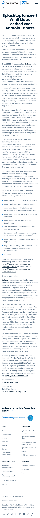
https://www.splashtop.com (16, 376)
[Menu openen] (36, 2)
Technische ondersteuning (7, 467)
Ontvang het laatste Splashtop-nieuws (19, 409)
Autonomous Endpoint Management (30, 443)
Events (4, 438)
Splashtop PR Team (10, 382)
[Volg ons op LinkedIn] (4, 514)
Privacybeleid (18, 496)
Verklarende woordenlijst (6, 454)
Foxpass (24, 451)
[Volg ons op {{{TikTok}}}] (32, 514)
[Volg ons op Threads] (12, 514)
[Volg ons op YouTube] (24, 514)
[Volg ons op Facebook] (16, 514)
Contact (5, 449)
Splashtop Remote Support (28, 438)
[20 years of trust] (24, 3)
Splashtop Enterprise (29, 448)
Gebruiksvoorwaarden (10, 501)
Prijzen (24, 473)
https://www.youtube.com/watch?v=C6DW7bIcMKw (16, 265)
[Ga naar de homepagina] (10, 3)
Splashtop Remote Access (28, 432)
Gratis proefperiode (28, 466)
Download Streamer (9, 480)
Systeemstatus (7, 471)
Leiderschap (6, 435)
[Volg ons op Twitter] (20, 514)
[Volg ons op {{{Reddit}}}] (28, 514)
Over (4, 426)
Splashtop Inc (31, 64)
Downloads (25, 469)
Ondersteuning (8, 461)
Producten (26, 426)
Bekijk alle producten (29, 455)
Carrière (5, 442)
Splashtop (6, 280)
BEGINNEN (25, 461)
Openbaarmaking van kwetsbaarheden (10, 476)
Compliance (6, 496)
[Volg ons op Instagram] (8, 514)
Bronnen (5, 445)
